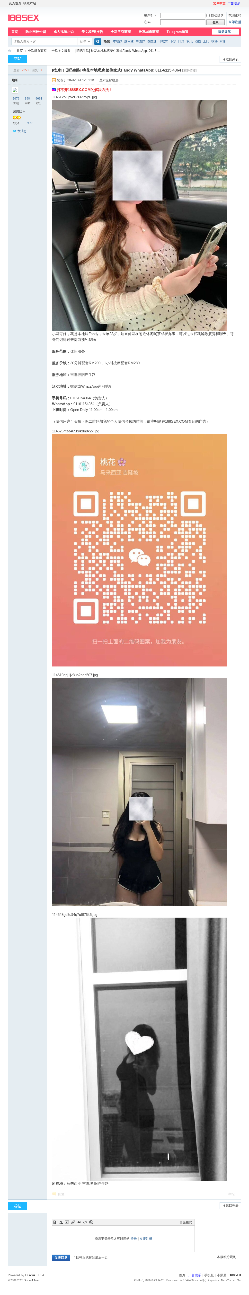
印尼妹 (163, 41)
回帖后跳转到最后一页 (92, 1257)
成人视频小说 (63, 32)
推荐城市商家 (149, 32)
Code (85, 1222)
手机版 (209, 1275)
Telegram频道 (177, 32)
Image (66, 1222)
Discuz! (30, 1275)
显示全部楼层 (108, 80)
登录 (134, 1238)
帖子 (83, 42)
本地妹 (117, 41)
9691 (39, 98)
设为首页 (15, 3)
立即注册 (235, 22)
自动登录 (217, 15)
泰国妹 (152, 41)
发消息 (22, 131)
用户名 (148, 15)
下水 (173, 41)
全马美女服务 (61, 51)
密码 (147, 22)
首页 (14, 32)
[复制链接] (189, 70)
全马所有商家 (121, 32)
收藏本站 (29, 3)
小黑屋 (221, 1275)
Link (73, 1222)
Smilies (91, 1222)
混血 (198, 41)
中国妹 (140, 41)
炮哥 (15, 80)
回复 (61, 1194)
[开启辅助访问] (211, 3)
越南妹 (129, 41)
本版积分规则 (226, 1257)
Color (60, 1222)
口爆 (181, 41)
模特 (214, 41)
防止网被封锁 (36, 32)
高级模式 (185, 1222)
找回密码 (235, 15)
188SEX (10, 50)
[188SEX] (23, 24)
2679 (16, 98)
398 (27, 98)
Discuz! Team (32, 1280)
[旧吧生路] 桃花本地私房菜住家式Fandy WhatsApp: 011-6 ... (117, 51)
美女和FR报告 (92, 32)
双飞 (190, 41)
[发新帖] (17, 59)
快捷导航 (224, 31)
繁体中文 (219, 3)
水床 (223, 41)
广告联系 (234, 3)
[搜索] (97, 42)
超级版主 (19, 111)
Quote (79, 1222)
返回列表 (232, 59)
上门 (206, 41)
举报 (231, 1194)
